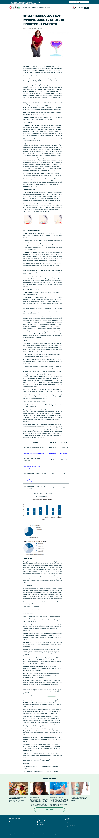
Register (68, 822)
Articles (47, 7)
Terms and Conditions (23, 830)
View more (49, 809)
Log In (67, 818)
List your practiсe (14, 818)
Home (25, 7)
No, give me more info (82, 2)
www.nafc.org (52, 696)
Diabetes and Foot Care (57, 797)
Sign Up (86, 7)
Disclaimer (31, 830)
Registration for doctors (72, 826)
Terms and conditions (32, 3)
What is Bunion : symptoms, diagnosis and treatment (79, 797)
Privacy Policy (38, 830)
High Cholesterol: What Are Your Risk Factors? (17, 797)
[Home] (15, 9)
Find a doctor (32, 7)
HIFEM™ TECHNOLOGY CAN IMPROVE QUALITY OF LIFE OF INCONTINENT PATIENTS (44, 20)
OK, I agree (72, 2)
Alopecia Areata (34, 797)
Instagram (41, 824)
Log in (80, 7)
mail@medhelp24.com (43, 820)
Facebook (41, 822)
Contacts (39, 818)
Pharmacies (40, 7)
